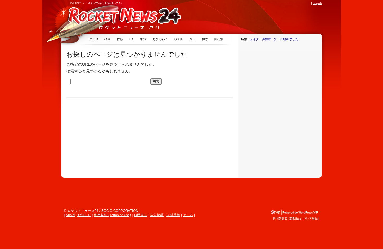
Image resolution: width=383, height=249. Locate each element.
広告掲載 (157, 215)
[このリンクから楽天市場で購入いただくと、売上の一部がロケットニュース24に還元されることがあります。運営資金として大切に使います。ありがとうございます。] (273, 3)
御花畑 (218, 39)
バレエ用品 (310, 218)
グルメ (93, 39)
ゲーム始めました (286, 39)
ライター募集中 (260, 39)
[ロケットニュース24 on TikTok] (298, 3)
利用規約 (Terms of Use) (112, 215)
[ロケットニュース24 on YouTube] (303, 3)
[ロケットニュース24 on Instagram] (293, 3)
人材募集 (173, 215)
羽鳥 (107, 39)
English (317, 3)
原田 (192, 39)
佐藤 (120, 39)
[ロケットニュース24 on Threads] (288, 3)
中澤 (143, 39)
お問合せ (140, 215)
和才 (205, 39)
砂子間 (178, 39)
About (70, 215)
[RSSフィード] (308, 3)
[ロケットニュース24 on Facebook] (283, 3)
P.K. (131, 39)
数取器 (283, 218)
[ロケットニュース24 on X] (278, 3)
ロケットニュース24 (122, 19)
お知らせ (84, 215)
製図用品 (295, 218)
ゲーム (188, 215)
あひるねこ (160, 39)
